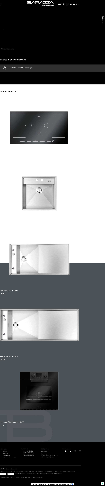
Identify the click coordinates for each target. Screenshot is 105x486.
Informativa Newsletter (20, 473)
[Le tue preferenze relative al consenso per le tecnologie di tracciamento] (102, 483)
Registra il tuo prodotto (10, 22)
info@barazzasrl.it (30, 454)
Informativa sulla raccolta (39, 484)
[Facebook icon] (8, 35)
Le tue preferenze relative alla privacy (58, 484)
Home (1, 10)
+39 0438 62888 (29, 451)
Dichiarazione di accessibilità (9, 458)
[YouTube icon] (70, 451)
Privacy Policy (10, 473)
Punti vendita (5, 28)
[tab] (7, 49)
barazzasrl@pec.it (30, 455)
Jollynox (4, 451)
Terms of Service (36, 477)
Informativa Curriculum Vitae (32, 473)
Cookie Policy (3, 473)
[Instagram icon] (17, 35)
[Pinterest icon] (75, 451)
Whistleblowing (6, 455)
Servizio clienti (6, 453)
